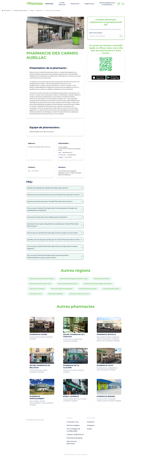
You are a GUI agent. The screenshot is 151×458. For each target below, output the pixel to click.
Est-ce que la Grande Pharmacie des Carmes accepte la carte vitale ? (52, 233)
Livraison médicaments (75, 434)
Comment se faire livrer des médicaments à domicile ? (47, 217)
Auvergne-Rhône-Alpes (20, 10)
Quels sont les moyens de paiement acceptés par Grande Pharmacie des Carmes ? (52, 225)
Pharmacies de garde (74, 438)
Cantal (32, 10)
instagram (90, 425)
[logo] (34, 4)
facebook (90, 422)
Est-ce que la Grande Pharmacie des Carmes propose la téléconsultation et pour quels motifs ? (48, 256)
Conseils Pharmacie (61, 3)
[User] (123, 3)
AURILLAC (39, 10)
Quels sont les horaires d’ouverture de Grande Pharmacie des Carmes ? (53, 195)
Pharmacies (49, 3)
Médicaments (74, 3)
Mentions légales (73, 425)
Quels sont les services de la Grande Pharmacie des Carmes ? (50, 201)
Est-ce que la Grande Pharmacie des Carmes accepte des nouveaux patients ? (52, 247)
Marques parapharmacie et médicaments (107, 3)
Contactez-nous (73, 422)
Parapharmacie (89, 3)
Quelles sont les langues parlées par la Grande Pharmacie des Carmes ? (53, 240)
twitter (89, 429)
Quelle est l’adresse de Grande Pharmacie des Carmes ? (48, 188)
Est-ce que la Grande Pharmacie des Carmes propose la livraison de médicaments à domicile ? (52, 209)
